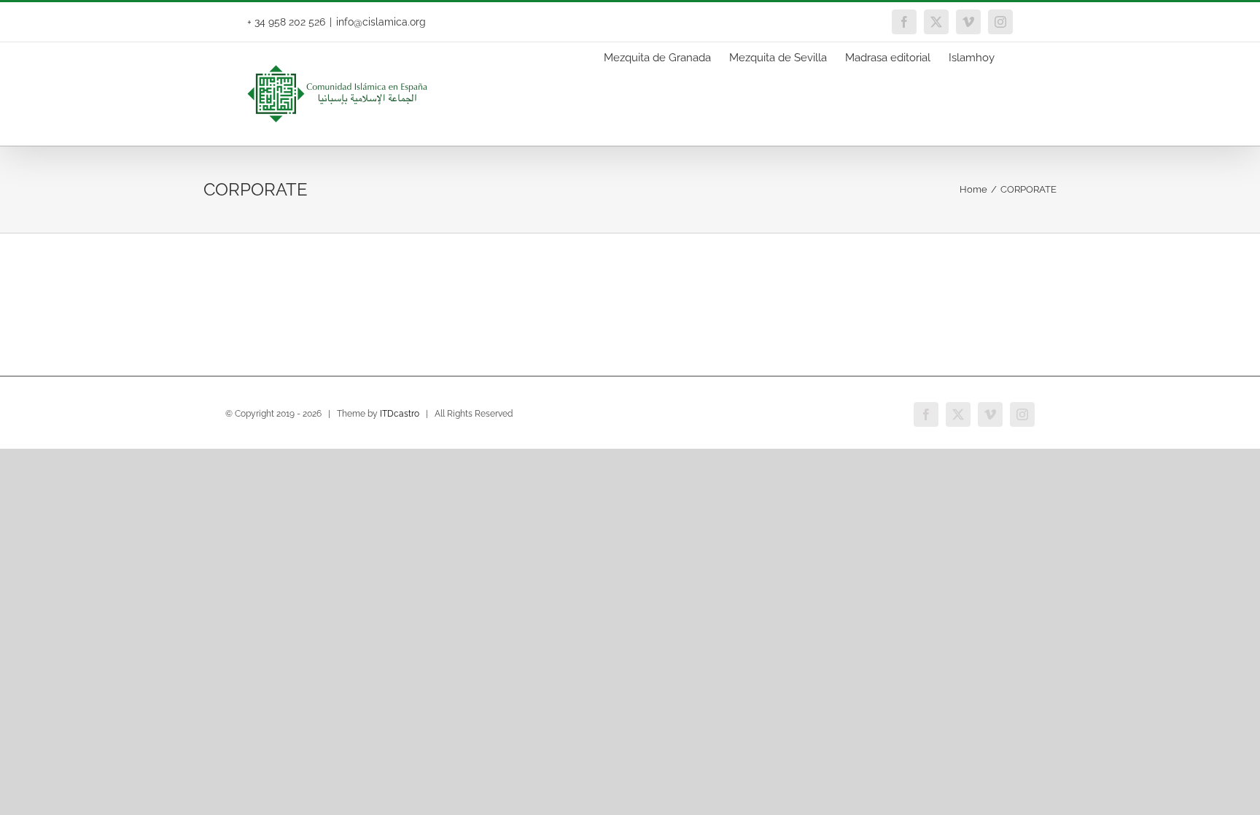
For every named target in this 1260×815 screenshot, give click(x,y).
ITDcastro (399, 414)
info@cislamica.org (381, 22)
